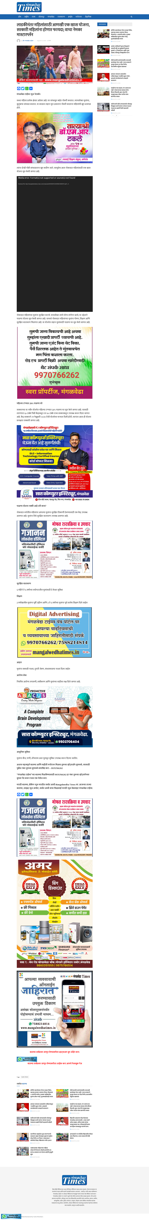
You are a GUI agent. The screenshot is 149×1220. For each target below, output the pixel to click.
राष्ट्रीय (26, 17)
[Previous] (113, 115)
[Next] (116, 115)
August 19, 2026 (35, 1157)
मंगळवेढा (51, 17)
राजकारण (61, 17)
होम (19, 17)
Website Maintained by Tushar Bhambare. (32, 1217)
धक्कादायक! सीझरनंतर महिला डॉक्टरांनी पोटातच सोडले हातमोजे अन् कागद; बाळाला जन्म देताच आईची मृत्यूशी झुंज (41, 1151)
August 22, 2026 (75, 1129)
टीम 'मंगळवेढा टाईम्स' (28, 40)
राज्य (33, 17)
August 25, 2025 (41, 40)
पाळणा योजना (24, 1077)
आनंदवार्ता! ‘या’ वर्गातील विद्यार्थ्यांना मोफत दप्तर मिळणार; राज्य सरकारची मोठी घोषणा (81, 1136)
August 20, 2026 (75, 1141)
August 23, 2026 (35, 1111)
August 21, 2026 (35, 1143)
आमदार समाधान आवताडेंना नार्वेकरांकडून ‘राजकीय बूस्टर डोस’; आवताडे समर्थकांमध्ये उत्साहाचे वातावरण (41, 1106)
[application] (55, 244)
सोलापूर (41, 17)
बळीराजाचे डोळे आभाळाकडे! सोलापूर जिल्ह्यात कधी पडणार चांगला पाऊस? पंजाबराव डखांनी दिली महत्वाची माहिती (41, 1120)
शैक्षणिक (88, 17)
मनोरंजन (79, 17)
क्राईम (70, 17)
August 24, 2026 (35, 1099)
